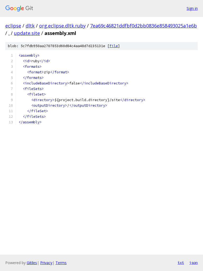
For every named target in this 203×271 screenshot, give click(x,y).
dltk (30, 25)
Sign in (192, 8)
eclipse (13, 25)
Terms (61, 262)
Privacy (46, 262)
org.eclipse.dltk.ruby (62, 25)
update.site (27, 33)
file (113, 46)
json (193, 262)
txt (181, 262)
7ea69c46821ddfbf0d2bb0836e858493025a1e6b (143, 25)
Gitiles (32, 262)
